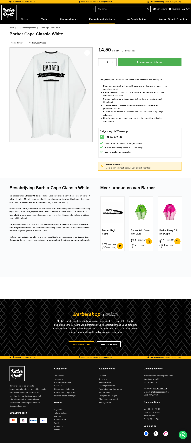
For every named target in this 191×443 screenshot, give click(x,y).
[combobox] (120, 9)
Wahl (56, 423)
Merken (24, 19)
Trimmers (58, 379)
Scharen (58, 386)
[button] (183, 435)
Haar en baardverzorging (65, 396)
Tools (44, 19)
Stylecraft (58, 409)
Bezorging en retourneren (110, 389)
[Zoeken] (93, 9)
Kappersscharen (68, 19)
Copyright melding (107, 386)
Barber (19, 43)
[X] (156, 433)
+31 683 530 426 (113, 137)
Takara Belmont (61, 413)
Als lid (108, 152)
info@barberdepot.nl (160, 392)
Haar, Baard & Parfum (136, 19)
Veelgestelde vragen (108, 396)
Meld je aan (111, 168)
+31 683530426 (160, 388)
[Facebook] (146, 433)
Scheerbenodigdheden (64, 389)
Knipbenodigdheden (63, 382)
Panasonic (58, 426)
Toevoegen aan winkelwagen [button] (120, 246)
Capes (43, 43)
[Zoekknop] (147, 9)
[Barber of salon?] (102, 166)
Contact (102, 375)
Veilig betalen (105, 382)
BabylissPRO (60, 420)
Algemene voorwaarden (109, 399)
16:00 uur (114, 143)
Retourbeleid (104, 392)
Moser (57, 430)
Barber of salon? (114, 164)
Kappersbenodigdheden (100, 19)
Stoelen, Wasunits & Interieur (173, 19)
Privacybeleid (105, 402)
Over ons (103, 379)
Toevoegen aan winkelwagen (149, 62)
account (132, 80)
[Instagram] (165, 433)
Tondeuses (59, 375)
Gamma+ (58, 416)
